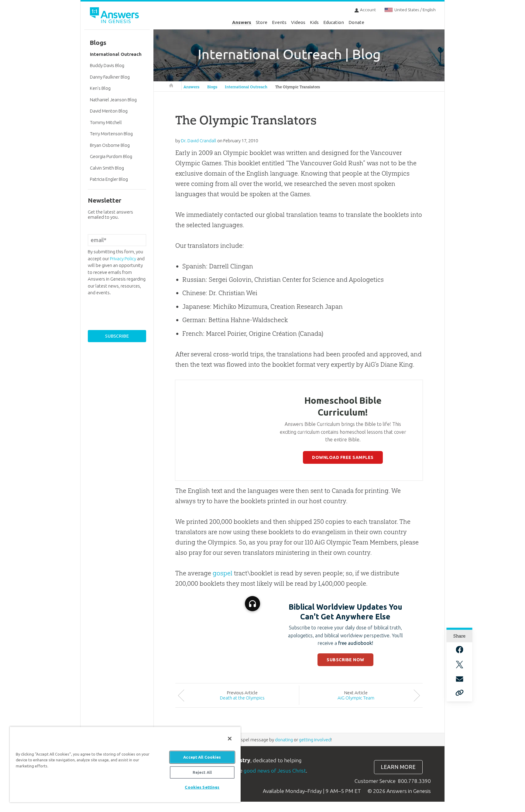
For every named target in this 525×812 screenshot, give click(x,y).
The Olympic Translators (297, 87)
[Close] (229, 738)
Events (279, 22)
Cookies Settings (202, 787)
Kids (314, 22)
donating (284, 739)
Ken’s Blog (100, 88)
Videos (298, 22)
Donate (356, 22)
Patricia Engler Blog (109, 179)
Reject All (202, 772)
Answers (241, 22)
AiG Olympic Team (356, 697)
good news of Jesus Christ (275, 770)
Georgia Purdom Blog (111, 156)
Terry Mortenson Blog (111, 133)
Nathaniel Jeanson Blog (113, 99)
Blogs (212, 87)
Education (333, 22)
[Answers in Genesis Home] (115, 16)
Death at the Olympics (242, 697)
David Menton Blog (109, 110)
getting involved (315, 739)
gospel (222, 573)
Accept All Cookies (202, 757)
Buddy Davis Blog (107, 65)
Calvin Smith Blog (107, 167)
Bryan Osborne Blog (110, 145)
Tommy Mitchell (106, 122)
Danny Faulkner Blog (110, 76)
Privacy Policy (123, 258)
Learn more (398, 767)
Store (261, 22)
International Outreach (246, 87)
